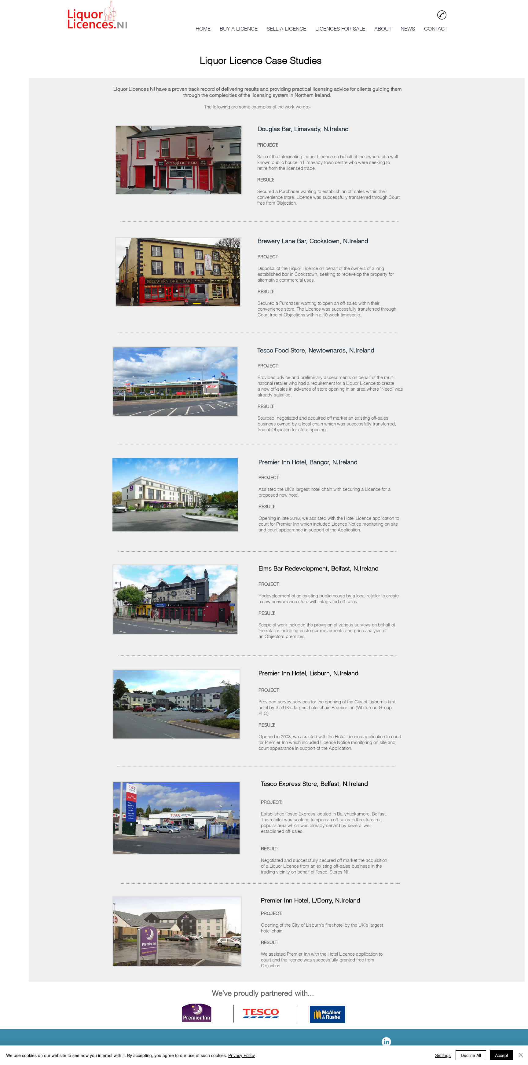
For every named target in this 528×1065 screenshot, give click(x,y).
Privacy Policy (241, 1055)
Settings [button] (443, 1055)
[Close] (520, 1055)
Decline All (471, 1055)
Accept (501, 1055)
